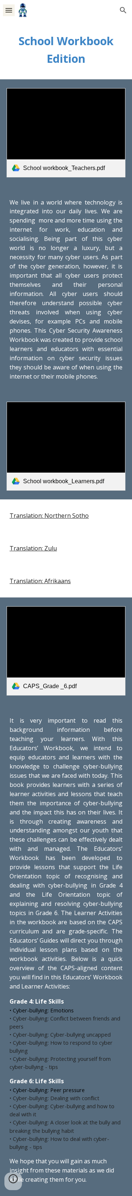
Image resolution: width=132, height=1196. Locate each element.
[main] (66, 50)
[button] (9, 10)
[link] (66, 132)
